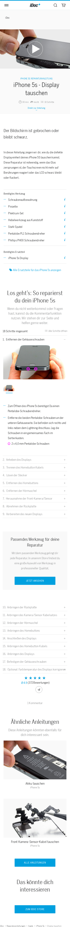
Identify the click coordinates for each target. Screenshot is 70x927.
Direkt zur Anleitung (36, 108)
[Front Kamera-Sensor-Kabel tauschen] (35, 819)
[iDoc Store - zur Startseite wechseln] (35, 5)
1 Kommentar (35, 703)
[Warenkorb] (64, 5)
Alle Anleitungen (35, 862)
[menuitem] (55, 5)
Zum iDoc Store (35, 909)
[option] (35, 361)
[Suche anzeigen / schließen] (55, 5)
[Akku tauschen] (35, 760)
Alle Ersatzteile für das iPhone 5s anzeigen (37, 270)
